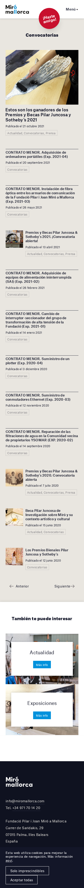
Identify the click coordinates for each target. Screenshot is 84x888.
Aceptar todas (21, 880)
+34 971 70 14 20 (26, 808)
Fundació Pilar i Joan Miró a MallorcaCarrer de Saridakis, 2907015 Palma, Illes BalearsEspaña (36, 831)
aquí (9, 860)
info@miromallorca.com (25, 801)
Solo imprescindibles (27, 871)
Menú (71, 9)
